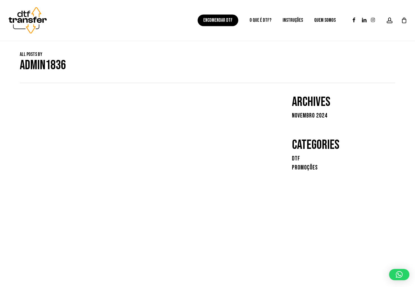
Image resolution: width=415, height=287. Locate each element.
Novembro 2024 (309, 115)
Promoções (305, 167)
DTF (296, 158)
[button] (399, 274)
